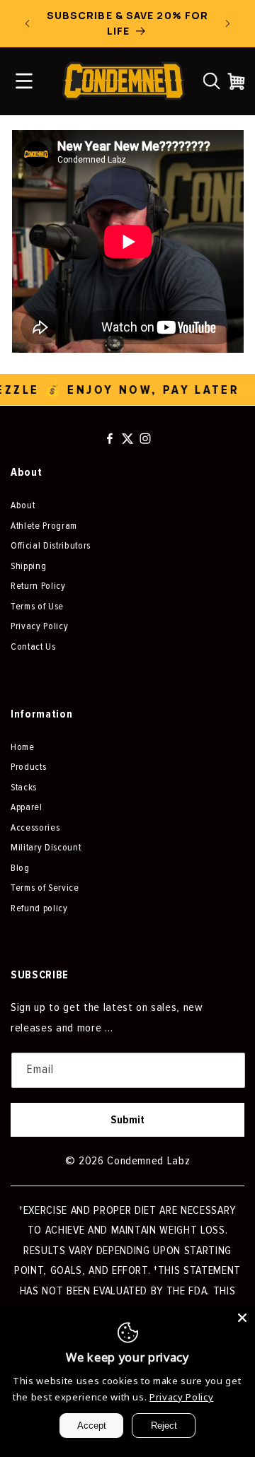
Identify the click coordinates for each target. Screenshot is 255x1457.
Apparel (26, 807)
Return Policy (38, 586)
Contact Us (33, 646)
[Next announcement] (228, 24)
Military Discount (46, 847)
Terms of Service (45, 888)
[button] (211, 81)
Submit (127, 1120)
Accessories (35, 827)
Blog (20, 868)
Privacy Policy (39, 626)
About (23, 505)
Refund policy (39, 908)
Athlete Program (44, 526)
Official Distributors (51, 545)
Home (23, 747)
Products (28, 767)
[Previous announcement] (27, 24)
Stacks (24, 787)
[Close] (242, 1318)
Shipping (28, 566)
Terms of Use (37, 606)
